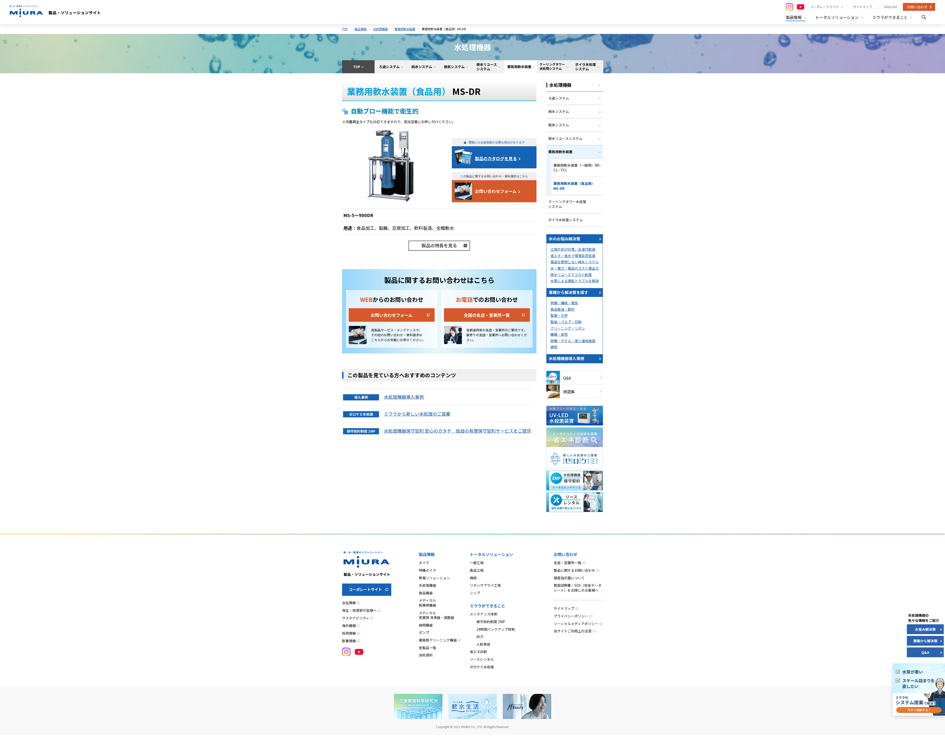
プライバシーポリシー (571, 616)
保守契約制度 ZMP (490, 621)
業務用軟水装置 (404, 29)
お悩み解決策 (925, 629)
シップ (475, 592)
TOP (345, 29)
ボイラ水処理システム (565, 219)
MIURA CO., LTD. (472, 727)
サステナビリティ (355, 617)
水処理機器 (380, 29)
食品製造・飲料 (563, 309)
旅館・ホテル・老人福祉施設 (573, 340)
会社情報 (349, 602)
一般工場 (477, 562)
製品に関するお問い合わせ (574, 570)
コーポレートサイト (824, 6)
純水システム (558, 111)
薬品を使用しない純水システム (575, 261)
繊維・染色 (559, 334)
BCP (479, 636)
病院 (554, 346)
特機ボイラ (427, 570)
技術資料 (426, 655)
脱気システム (558, 124)
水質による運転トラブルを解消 (575, 280)
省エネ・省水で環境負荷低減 (573, 255)
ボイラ (424, 562)
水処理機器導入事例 (404, 397)
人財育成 (483, 644)
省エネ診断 (478, 651)
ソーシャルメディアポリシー (576, 623)
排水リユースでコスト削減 (571, 274)
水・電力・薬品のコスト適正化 (575, 268)
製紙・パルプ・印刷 (566, 321)
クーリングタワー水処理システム (567, 204)
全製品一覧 (427, 647)
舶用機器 (426, 625)
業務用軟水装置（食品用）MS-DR (574, 186)
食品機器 (426, 592)
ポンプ (424, 632)
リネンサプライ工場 (485, 585)
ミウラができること (487, 606)
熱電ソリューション (434, 577)
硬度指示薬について (569, 577)
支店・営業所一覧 (567, 562)
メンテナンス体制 (483, 614)
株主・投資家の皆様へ (359, 610)
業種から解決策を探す (568, 292)
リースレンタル (482, 659)
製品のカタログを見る (496, 158)
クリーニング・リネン (568, 328)
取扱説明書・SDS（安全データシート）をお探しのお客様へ (577, 588)
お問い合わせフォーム (496, 191)
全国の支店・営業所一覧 (487, 315)
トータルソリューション (491, 554)
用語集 (569, 391)
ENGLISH (890, 6)
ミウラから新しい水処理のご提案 (417, 413)
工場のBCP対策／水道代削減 (573, 249)
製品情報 (360, 29)
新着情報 (349, 640)
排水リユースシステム (565, 138)
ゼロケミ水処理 (482, 666)
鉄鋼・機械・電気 (564, 302)
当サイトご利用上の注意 (573, 630)
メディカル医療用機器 (427, 603)
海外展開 (349, 625)
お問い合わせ (917, 6)
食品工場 (477, 570)
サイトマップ (862, 6)
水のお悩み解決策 (564, 239)
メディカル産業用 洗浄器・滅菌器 (436, 615)
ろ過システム (558, 98)
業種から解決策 (925, 640)
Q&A (567, 378)
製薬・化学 (559, 315)
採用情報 (349, 633)
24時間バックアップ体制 (495, 629)
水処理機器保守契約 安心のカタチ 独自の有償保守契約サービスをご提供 (457, 430)
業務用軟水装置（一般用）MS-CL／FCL (577, 168)
